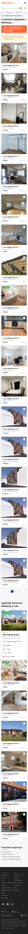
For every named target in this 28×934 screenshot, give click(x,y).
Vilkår (15, 887)
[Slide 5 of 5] (15, 61)
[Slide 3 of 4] (14, 425)
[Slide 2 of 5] (13, 61)
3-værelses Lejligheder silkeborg (11, 859)
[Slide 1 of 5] (12, 61)
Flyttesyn (16, 877)
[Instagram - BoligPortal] (12, 904)
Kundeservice (17, 885)
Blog (2, 877)
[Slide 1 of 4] (12, 425)
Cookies (3, 885)
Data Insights (4, 897)
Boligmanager (4, 895)
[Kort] (25, 8)
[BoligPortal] (8, 3)
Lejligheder (9, 12)
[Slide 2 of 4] (13, 425)
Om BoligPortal (5, 875)
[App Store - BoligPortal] (16, 911)
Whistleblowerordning (6, 890)
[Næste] (19, 591)
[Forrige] (8, 591)
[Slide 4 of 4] (15, 425)
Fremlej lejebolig (18, 882)
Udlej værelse (17, 875)
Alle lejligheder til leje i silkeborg (12, 15)
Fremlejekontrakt (18, 880)
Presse (3, 880)
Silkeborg (18, 12)
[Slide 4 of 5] (14, 61)
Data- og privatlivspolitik (7, 882)
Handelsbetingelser (6, 887)
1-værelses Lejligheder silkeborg (10, 857)
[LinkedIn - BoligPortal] (8, 904)
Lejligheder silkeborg (7, 854)
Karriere (3, 892)
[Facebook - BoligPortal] (3, 904)
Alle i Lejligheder (6, 852)
